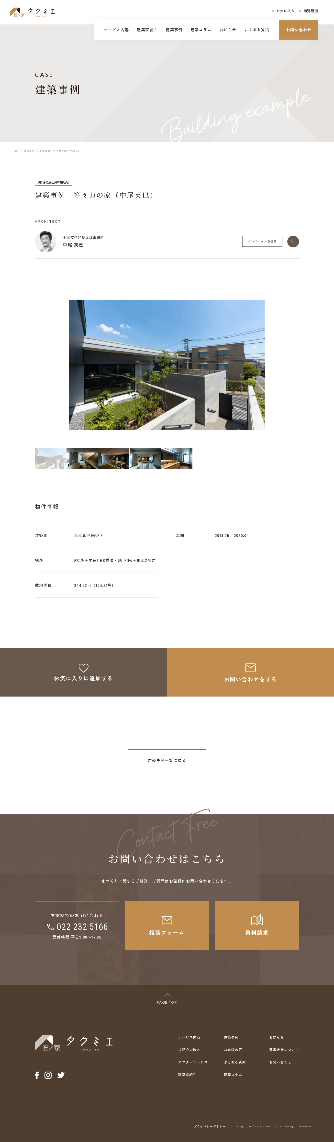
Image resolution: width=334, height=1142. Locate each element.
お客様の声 (233, 1049)
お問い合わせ (299, 30)
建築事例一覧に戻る (167, 760)
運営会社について (284, 1049)
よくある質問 (256, 29)
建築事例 (174, 29)
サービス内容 (116, 29)
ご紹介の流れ (189, 1049)
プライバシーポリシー (210, 1126)
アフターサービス (193, 1062)
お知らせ (227, 29)
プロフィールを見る (262, 241)
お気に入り (285, 10)
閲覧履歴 (310, 10)
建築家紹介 (147, 29)
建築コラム (201, 29)
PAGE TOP (167, 1002)
